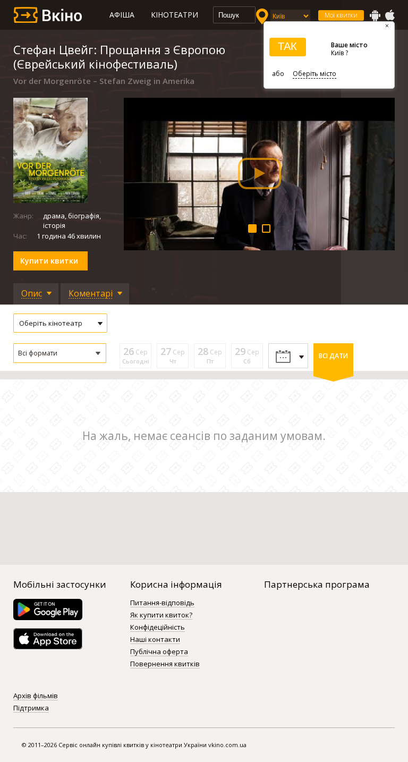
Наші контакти (155, 640)
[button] (59, 353)
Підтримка (31, 708)
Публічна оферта (159, 652)
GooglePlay (375, 15)
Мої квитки (341, 15)
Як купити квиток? (161, 615)
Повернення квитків (165, 664)
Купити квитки (49, 261)
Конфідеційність (157, 627)
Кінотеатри (174, 15)
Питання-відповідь (162, 603)
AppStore (389, 15)
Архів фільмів (35, 696)
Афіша (121, 15)
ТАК (287, 46)
